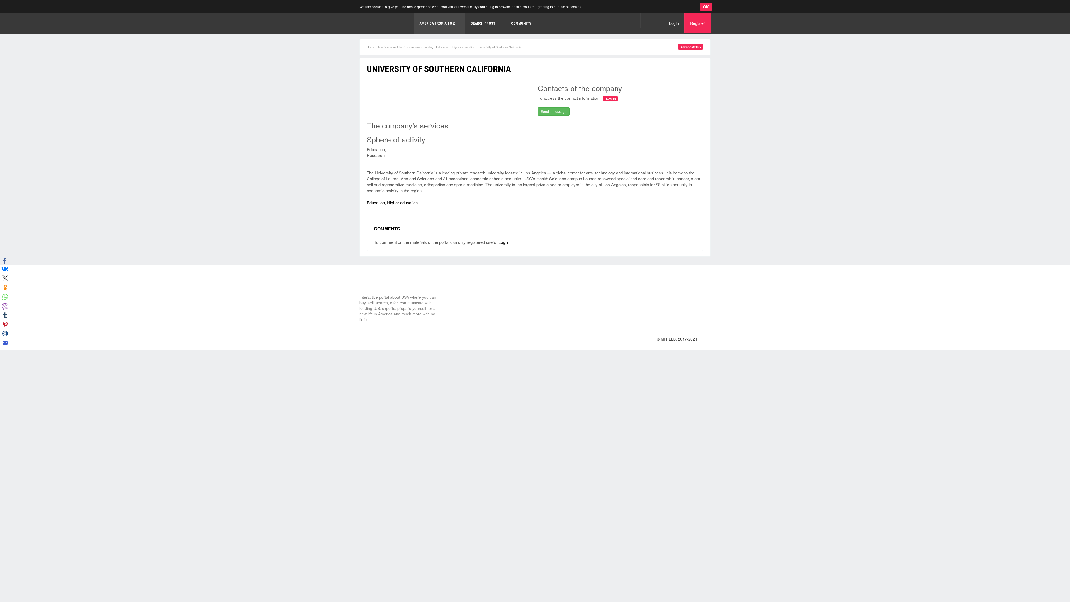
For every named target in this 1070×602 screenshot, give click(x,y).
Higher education (463, 47)
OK (706, 6)
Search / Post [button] (483, 23)
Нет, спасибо (104, 31)
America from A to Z (391, 47)
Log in (503, 242)
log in (611, 99)
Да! (132, 31)
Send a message (553, 111)
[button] (646, 20)
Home (371, 47)
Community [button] (521, 23)
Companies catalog (420, 47)
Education (442, 47)
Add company (691, 47)
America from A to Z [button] (437, 23)
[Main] (383, 23)
